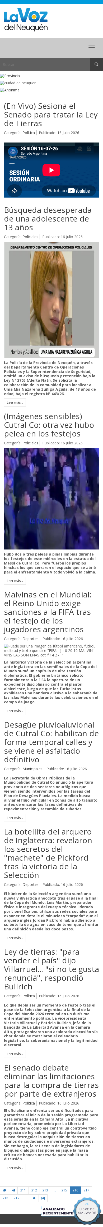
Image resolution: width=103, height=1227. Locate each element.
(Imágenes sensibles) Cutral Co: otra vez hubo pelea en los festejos (49, 425)
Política (28, 132)
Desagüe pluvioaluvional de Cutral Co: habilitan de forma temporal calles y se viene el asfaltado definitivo (51, 742)
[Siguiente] (34, 1198)
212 (34, 1190)
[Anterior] (13, 1190)
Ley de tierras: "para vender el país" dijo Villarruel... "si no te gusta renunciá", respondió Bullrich (51, 969)
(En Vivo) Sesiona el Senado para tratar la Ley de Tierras (51, 114)
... (55, 1190)
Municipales (32, 768)
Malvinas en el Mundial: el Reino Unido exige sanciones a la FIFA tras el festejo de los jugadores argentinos (47, 612)
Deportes (30, 638)
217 (86, 1190)
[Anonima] (51, 90)
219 (16, 1198)
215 (64, 1190)
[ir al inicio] (26, 19)
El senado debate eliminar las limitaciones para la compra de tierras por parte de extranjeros (51, 1080)
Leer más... (15, 402)
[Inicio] (4, 1190)
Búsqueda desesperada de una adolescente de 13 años (48, 218)
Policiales (30, 236)
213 (45, 1190)
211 (23, 1190)
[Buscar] (96, 64)
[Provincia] (51, 76)
